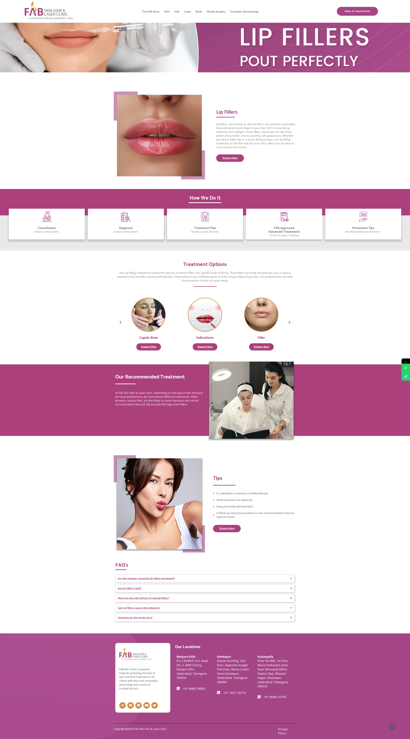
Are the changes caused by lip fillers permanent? (146, 578)
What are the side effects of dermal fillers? (143, 598)
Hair (176, 11)
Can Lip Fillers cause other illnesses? (139, 608)
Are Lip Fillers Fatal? (129, 588)
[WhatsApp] (406, 368)
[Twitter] (154, 705)
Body (199, 11)
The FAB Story (151, 11)
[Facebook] (130, 705)
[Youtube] (146, 705)
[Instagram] (122, 705)
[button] (121, 322)
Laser (187, 11)
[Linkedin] (138, 705)
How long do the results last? (135, 618)
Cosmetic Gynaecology (244, 11)
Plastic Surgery (216, 11)
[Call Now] (406, 376)
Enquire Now (148, 346)
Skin (167, 11)
